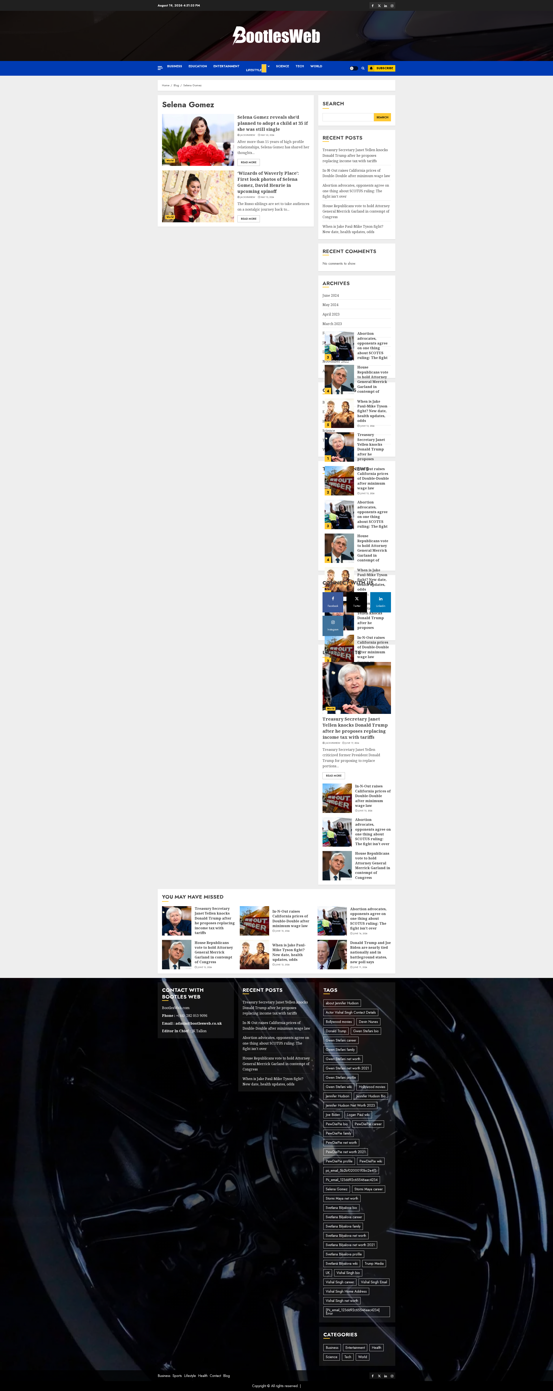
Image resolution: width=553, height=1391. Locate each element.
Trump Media (374, 1263)
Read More (248, 162)
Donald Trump (336, 1031)
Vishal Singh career (340, 1282)
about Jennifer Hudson (342, 1003)
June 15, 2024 (367, 464)
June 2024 (331, 295)
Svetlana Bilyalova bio (341, 1207)
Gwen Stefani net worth (343, 1058)
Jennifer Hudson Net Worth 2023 (350, 1105)
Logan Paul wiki (358, 1114)
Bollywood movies (339, 1021)
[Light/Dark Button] (354, 68)
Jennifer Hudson (337, 1096)
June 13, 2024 (205, 967)
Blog (226, 1375)
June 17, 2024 (352, 743)
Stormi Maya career (368, 1189)
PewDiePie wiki (370, 1161)
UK (328, 1272)
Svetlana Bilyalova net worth (346, 1235)
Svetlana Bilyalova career (344, 1217)
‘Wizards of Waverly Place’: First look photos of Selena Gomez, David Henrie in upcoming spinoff (268, 182)
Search (333, 103)
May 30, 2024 (267, 135)
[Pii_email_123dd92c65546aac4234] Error (353, 1312)
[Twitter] (379, 5)
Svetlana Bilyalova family (343, 1226)
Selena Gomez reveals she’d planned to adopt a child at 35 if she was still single (272, 123)
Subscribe (385, 68)
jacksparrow (247, 135)
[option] (357, 417)
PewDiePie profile (339, 1161)
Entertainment (226, 66)
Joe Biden (333, 1114)
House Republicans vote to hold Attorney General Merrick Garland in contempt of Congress (356, 211)
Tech (300, 66)
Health (376, 1347)
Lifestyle (254, 70)
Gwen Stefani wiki (339, 1086)
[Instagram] (392, 5)
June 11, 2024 (360, 967)
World (316, 66)
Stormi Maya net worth (342, 1198)
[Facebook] (372, 5)
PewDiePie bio (337, 1124)
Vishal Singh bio (348, 1272)
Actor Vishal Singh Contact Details (351, 1012)
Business (174, 66)
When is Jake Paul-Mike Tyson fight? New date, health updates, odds (372, 382)
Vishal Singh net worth (342, 1300)
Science (282, 66)
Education (198, 66)
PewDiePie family (338, 1133)
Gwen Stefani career (341, 1040)
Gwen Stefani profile (341, 1077)
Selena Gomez (337, 1189)
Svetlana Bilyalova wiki (342, 1263)
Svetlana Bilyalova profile (344, 1254)
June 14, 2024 (360, 933)
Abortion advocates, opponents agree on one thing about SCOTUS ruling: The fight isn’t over (356, 191)
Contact (215, 1375)
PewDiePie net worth (341, 1142)
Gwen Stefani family (340, 1049)
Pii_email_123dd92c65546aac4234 (352, 1179)
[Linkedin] (385, 5)
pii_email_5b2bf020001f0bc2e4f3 (351, 1170)
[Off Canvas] (160, 68)
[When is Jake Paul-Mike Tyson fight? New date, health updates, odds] (339, 384)
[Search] (363, 68)
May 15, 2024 (267, 197)
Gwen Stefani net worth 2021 (347, 1068)
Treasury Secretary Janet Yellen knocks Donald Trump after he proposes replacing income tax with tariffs (355, 155)
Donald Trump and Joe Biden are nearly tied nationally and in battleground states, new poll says (370, 952)
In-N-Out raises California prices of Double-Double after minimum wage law (356, 173)
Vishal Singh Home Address (346, 1291)
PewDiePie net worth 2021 (345, 1151)
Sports (177, 1375)
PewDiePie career (368, 1124)
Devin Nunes (368, 1021)
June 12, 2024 (367, 396)
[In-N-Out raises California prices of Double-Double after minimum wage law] (339, 451)
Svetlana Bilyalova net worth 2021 (350, 1244)
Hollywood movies (372, 1086)
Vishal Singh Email (374, 1282)
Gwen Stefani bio (366, 1031)
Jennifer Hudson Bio (371, 1096)
